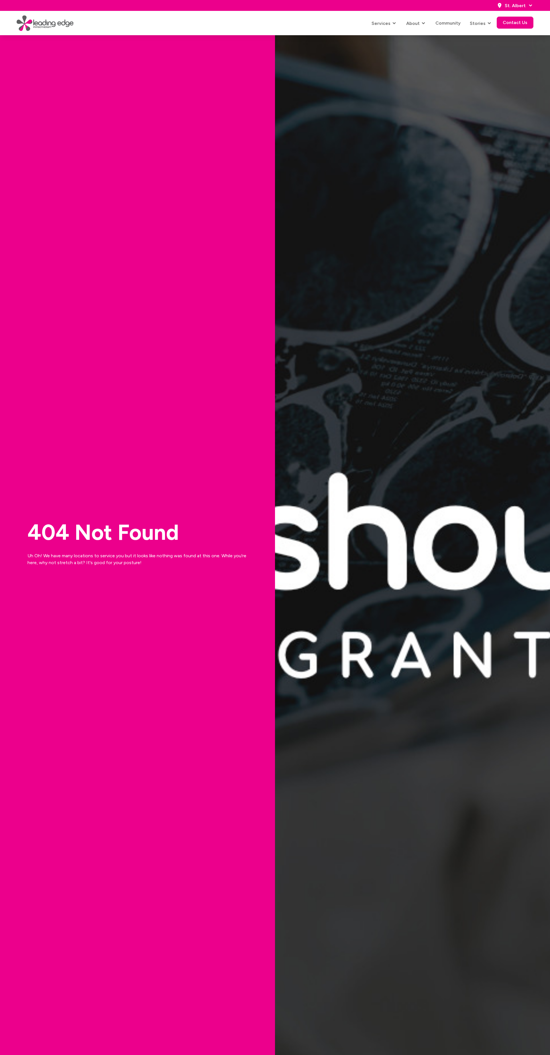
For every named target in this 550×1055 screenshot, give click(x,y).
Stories (478, 23)
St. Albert (515, 5)
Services (381, 23)
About (413, 23)
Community (448, 23)
